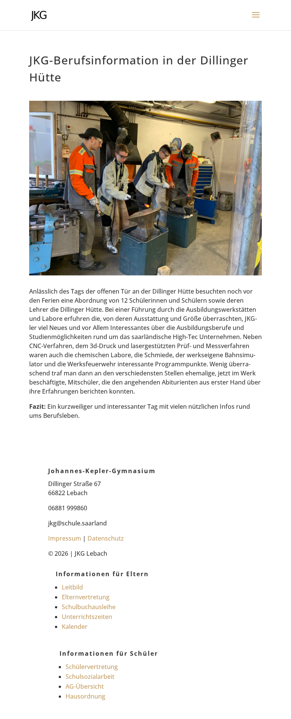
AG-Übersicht (85, 686)
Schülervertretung (92, 667)
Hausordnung (85, 696)
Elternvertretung (86, 597)
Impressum (64, 538)
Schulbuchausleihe (89, 607)
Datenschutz (106, 538)
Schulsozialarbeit (90, 676)
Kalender (75, 626)
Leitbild (72, 587)
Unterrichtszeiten (87, 617)
